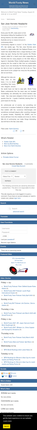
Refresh (8, 181)
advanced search (18, 211)
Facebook (14, 376)
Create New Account (18, 166)
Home (2, 19)
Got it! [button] (6, 426)
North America (11, 19)
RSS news (5, 373)
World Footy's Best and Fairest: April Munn (18, 342)
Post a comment (10, 171)
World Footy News (18, 2)
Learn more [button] (7, 421)
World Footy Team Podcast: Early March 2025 (19, 337)
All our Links (19, 265)
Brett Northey (14, 28)
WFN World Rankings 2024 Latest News (17, 350)
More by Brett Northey (11, 144)
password (11, 239)
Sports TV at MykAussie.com (18, 262)
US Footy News (19, 260)
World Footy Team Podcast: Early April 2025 (18, 295)
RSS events (13, 373)
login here (17, 198)
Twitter (6, 376)
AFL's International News (18, 258)
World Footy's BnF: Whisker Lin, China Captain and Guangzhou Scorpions (18, 328)
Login (5, 236)
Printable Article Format (10, 157)
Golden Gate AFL (10, 142)
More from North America (12, 146)
